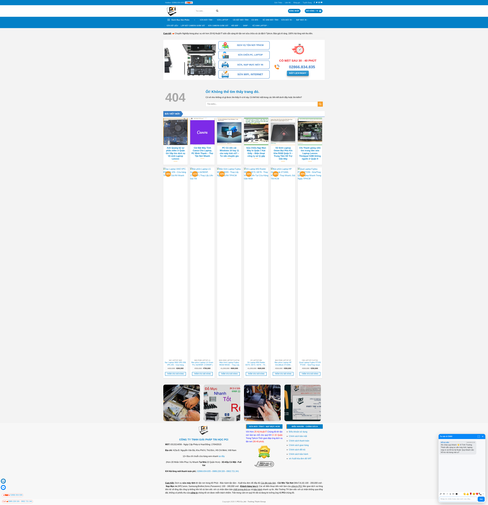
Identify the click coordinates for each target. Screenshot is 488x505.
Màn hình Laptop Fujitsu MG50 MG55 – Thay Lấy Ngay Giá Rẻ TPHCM (229, 363)
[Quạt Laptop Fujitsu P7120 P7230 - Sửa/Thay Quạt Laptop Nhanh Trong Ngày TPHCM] (310, 262)
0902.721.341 (232, 471)
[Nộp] (217, 11)
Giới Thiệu (278, 3)
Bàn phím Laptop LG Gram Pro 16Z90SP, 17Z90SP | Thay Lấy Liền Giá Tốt (202, 363)
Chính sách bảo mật (298, 436)
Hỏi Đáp (234, 26)
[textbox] (458, 499)
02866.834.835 (204, 471)
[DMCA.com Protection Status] (264, 452)
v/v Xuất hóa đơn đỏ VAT (300, 458)
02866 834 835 (16, 495)
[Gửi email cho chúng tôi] (319, 2)
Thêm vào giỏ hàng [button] (175, 374)
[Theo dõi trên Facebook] (314, 2)
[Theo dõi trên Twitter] (316, 2)
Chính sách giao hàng (299, 445)
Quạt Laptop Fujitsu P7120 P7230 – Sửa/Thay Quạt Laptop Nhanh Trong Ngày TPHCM (310, 363)
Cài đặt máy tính (268, 483)
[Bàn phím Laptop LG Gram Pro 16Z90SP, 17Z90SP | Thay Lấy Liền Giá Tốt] (202, 262)
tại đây (222, 456)
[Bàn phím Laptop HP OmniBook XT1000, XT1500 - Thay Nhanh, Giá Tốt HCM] (283, 262)
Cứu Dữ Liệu (172, 26)
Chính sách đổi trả (297, 450)
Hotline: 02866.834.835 (174, 3)
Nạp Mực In (301, 20)
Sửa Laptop (222, 20)
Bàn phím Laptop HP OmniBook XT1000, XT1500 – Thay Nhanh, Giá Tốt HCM (283, 363)
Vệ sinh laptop (259, 26)
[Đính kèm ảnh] (440, 494)
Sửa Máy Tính (206, 20)
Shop (245, 26)
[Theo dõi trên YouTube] (321, 2)
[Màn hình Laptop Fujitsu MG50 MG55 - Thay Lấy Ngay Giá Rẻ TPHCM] (229, 262)
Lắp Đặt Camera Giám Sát (193, 26)
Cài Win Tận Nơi (285, 483)
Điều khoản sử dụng (298, 432)
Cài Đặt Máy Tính (240, 20)
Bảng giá (296, 3)
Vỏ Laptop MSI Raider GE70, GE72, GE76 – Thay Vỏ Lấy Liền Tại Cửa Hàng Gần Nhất (256, 363)
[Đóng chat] (483, 436)
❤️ (477, 494)
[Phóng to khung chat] (479, 436)
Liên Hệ (288, 3)
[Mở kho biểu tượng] (483, 494)
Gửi (481, 499)
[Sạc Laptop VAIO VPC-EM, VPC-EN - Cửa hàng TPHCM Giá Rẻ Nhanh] (175, 262)
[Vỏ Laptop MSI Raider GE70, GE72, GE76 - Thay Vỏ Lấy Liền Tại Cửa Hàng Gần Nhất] (256, 262)
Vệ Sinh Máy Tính (270, 20)
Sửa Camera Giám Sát (218, 26)
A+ (453, 494)
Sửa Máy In (286, 20)
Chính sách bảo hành (298, 454)
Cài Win (254, 20)
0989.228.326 (218, 471)
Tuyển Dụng (307, 3)
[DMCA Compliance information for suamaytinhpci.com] (264, 464)
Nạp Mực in (171, 486)
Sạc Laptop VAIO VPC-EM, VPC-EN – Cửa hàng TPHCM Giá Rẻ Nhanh (175, 363)
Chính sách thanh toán (299, 441)
